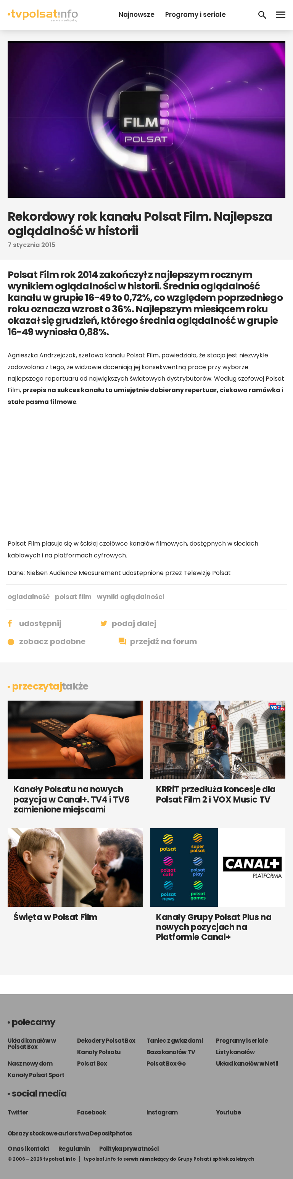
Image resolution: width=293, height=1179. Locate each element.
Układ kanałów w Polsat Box (32, 1044)
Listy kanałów (235, 1052)
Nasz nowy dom (30, 1063)
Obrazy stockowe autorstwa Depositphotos (70, 1133)
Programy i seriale (195, 14)
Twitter (18, 1112)
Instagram (162, 1112)
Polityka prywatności (129, 1149)
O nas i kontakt (28, 1149)
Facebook (91, 1112)
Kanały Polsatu (99, 1052)
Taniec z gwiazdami (174, 1041)
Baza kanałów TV (170, 1052)
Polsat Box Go (165, 1063)
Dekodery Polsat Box (106, 1041)
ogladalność (29, 596)
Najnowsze (137, 14)
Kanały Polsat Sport (36, 1075)
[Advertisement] (146, 472)
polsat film (73, 596)
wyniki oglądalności (130, 596)
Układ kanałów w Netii (247, 1063)
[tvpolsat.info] (43, 19)
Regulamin (74, 1149)
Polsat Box (92, 1063)
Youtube (228, 1112)
